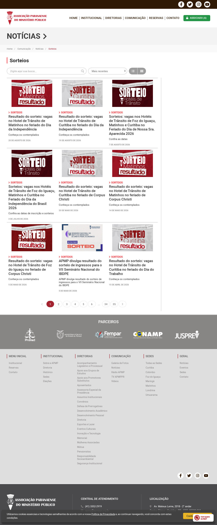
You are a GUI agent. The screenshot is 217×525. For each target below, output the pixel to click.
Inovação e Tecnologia (89, 433)
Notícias (40, 48)
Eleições (47, 381)
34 (105, 304)
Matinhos (151, 385)
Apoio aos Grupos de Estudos (88, 372)
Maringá (150, 381)
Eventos (184, 367)
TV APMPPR (117, 376)
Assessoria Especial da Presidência (89, 391)
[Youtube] (207, 4)
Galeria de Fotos (120, 363)
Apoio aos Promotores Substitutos (89, 379)
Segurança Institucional (89, 463)
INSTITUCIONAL (91, 18)
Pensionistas (84, 451)
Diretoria (47, 367)
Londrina (150, 390)
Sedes (46, 376)
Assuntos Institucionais (89, 397)
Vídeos (115, 381)
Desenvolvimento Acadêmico (92, 410)
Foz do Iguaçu (153, 376)
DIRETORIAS (113, 18)
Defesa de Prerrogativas (89, 406)
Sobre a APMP (50, 363)
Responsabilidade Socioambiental (86, 457)
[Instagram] (198, 4)
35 (114, 304)
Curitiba (150, 367)
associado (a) (198, 17)
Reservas (156, 18)
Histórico (48, 372)
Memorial (82, 438)
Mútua (80, 447)
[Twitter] (190, 4)
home (73, 18)
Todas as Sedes (154, 363)
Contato (172, 18)
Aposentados (84, 385)
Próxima (122, 304)
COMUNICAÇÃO (135, 18)
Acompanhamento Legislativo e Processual (89, 364)
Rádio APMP (118, 372)
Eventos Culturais (86, 428)
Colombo (150, 372)
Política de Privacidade (103, 514)
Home (10, 48)
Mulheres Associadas (88, 442)
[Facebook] (181, 4)
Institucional (15, 363)
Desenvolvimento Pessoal (90, 415)
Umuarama (151, 394)
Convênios (82, 401)
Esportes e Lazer (86, 424)
